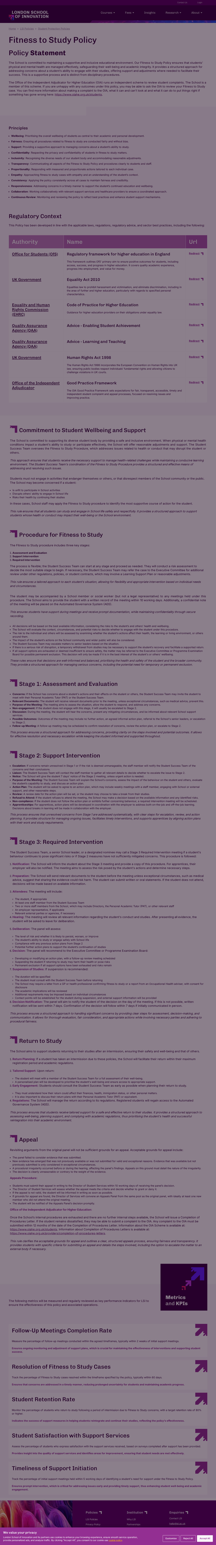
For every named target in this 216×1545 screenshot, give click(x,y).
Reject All (188, 1538)
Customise (171, 1538)
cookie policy (115, 1540)
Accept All (205, 1538)
